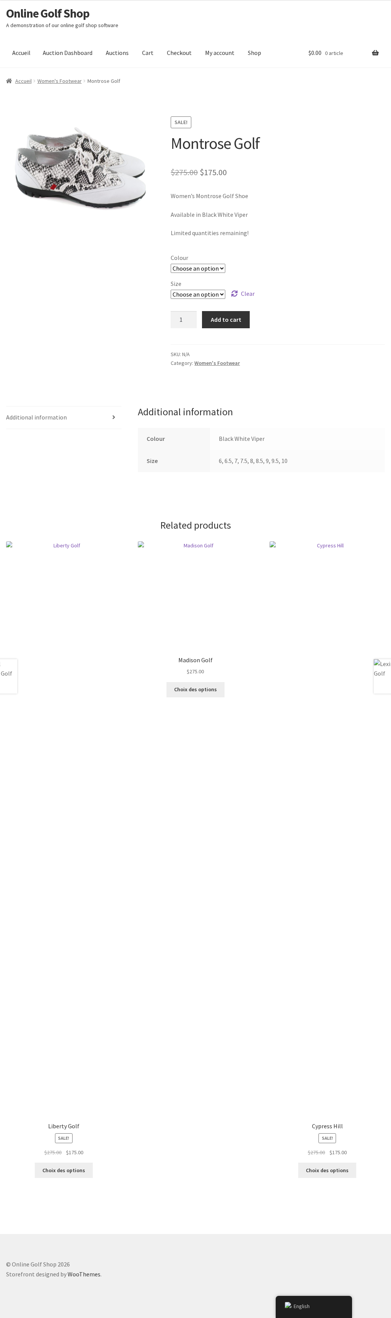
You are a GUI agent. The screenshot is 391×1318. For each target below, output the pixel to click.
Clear (248, 293)
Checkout (179, 52)
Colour (179, 257)
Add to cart (226, 319)
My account (219, 52)
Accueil (21, 52)
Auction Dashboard (67, 52)
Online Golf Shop (47, 13)
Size (176, 283)
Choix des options (63, 1170)
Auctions (117, 52)
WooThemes (84, 1274)
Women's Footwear (59, 80)
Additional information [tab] (36, 417)
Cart (147, 52)
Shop (254, 52)
